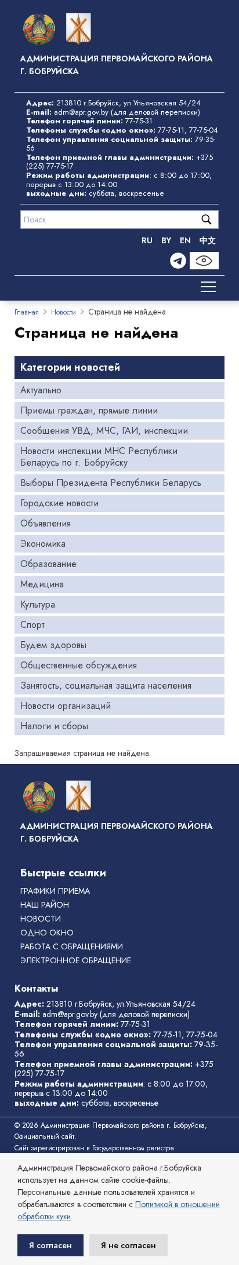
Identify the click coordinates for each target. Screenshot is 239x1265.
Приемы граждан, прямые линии (89, 410)
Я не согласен (128, 1245)
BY (166, 240)
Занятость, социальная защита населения (105, 685)
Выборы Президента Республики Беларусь (110, 482)
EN (185, 240)
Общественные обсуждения (78, 665)
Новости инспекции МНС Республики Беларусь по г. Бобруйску (99, 456)
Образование (48, 564)
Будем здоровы (53, 645)
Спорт (32, 624)
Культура (37, 604)
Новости (63, 312)
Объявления (45, 523)
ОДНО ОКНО (47, 932)
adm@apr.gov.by (81, 112)
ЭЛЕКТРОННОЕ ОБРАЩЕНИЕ (75, 960)
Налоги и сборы (54, 726)
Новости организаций (65, 705)
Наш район (44, 905)
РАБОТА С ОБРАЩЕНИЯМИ (71, 946)
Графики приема (55, 891)
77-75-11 (171, 130)
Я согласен (50, 1245)
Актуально (40, 390)
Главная (27, 312)
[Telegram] (178, 260)
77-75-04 (203, 130)
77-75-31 (139, 120)
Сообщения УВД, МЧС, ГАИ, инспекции (104, 430)
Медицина (42, 584)
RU (147, 240)
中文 (208, 240)
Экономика (43, 543)
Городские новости (59, 503)
